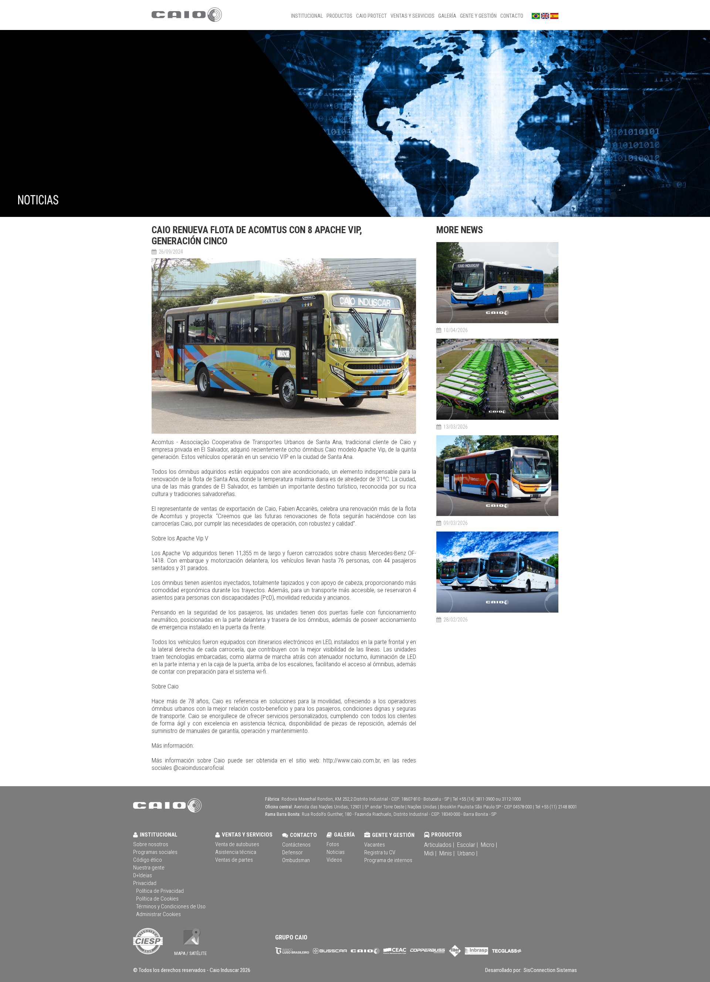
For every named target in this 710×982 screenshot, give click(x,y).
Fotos (333, 844)
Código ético (147, 860)
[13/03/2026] (497, 418)
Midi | (430, 853)
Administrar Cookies (158, 914)
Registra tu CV (379, 852)
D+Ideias (142, 875)
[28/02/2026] (497, 611)
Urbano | (467, 853)
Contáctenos (296, 844)
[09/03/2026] (497, 515)
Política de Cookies (157, 898)
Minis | (446, 853)
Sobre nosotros (150, 844)
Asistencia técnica (235, 852)
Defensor (292, 852)
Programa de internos (388, 860)
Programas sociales (155, 852)
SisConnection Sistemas (550, 970)
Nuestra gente (149, 867)
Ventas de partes (234, 860)
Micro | (489, 844)
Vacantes (374, 844)
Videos (334, 860)
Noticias (336, 852)
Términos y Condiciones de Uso (171, 906)
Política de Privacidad (160, 891)
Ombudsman (296, 860)
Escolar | (467, 844)
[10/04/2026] (497, 322)
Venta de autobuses (237, 844)
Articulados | (439, 844)
